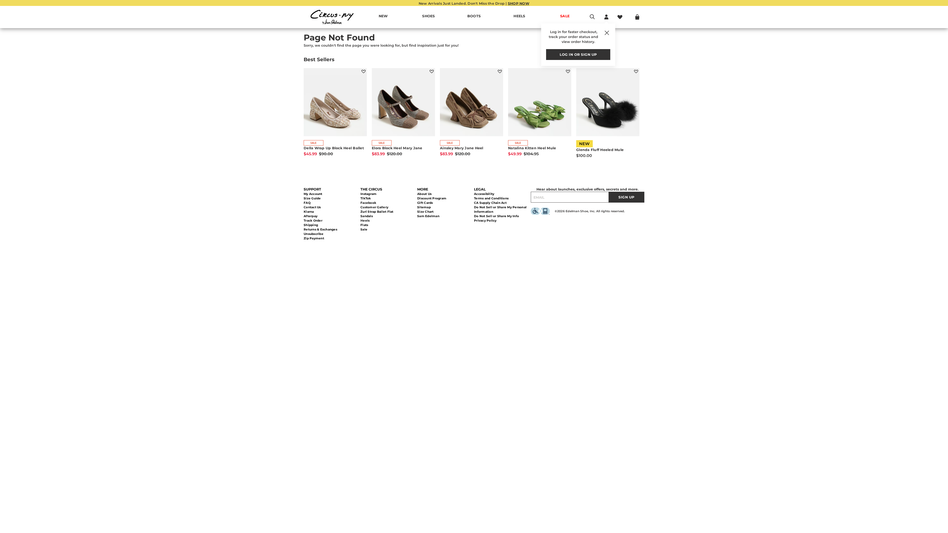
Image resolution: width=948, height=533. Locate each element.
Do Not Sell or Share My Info (496, 216)
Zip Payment (314, 238)
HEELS (519, 16)
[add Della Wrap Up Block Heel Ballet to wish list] (363, 71)
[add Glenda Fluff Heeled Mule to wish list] (636, 71)
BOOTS (474, 16)
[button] (437, 16)
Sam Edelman (428, 216)
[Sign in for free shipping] (606, 17)
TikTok (365, 198)
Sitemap (424, 207)
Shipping (311, 225)
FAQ (307, 203)
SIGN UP (626, 197)
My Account (313, 194)
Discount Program (431, 198)
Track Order (313, 220)
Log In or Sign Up (578, 54)
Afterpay (310, 216)
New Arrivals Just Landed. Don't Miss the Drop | (474, 3)
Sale (363, 229)
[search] (592, 19)
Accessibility (484, 194)
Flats (364, 225)
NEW (383, 16)
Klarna (309, 211)
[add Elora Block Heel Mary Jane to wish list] (431, 71)
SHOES (428, 16)
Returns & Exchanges (320, 229)
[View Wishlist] (620, 17)
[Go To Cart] (637, 17)
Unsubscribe (313, 234)
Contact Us (312, 207)
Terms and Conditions (491, 198)
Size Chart (425, 211)
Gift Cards (425, 203)
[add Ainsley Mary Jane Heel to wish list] (499, 71)
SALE (565, 16)
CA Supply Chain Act (490, 203)
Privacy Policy (485, 220)
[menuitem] (383, 17)
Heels (365, 220)
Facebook (368, 203)
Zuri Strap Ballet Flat (377, 211)
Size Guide (312, 198)
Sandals (366, 216)
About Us (424, 194)
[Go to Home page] (332, 17)
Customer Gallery (374, 207)
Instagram (368, 194)
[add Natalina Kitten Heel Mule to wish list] (568, 71)
